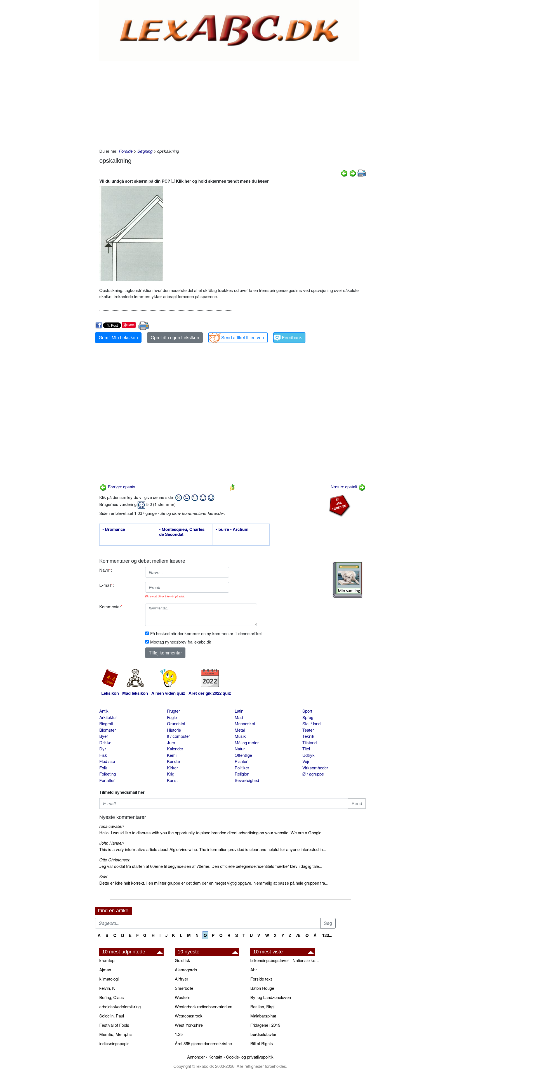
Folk (103, 768)
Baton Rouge (262, 988)
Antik (104, 711)
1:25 (179, 1034)
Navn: (105, 570)
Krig (170, 774)
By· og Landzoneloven (270, 997)
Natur (240, 748)
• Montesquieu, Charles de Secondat (181, 532)
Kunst (172, 780)
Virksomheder (315, 768)
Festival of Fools (114, 1025)
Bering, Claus (111, 997)
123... (327, 935)
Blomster (107, 730)
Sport (307, 711)
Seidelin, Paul (111, 1016)
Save (131, 325)
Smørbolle (184, 988)
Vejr (305, 761)
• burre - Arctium (232, 529)
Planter (241, 761)
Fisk (103, 755)
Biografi (106, 723)
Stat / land (311, 723)
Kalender (175, 748)
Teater (308, 730)
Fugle (172, 717)
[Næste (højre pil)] (352, 173)
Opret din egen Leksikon (175, 337)
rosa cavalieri (111, 826)
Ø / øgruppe (313, 774)
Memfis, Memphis (116, 1034)
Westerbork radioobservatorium (203, 1006)
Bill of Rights (261, 1043)
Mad (239, 717)
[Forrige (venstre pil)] (344, 173)
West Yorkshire (189, 1025)
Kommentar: (111, 606)
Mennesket (245, 723)
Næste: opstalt (344, 486)
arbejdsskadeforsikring (120, 1006)
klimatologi (109, 979)
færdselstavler (263, 1034)
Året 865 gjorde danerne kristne (203, 1043)
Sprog (307, 717)
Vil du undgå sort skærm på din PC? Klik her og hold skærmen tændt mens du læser (184, 181)
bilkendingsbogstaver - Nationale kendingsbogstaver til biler (285, 960)
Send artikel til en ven (242, 337)
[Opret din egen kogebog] (347, 580)
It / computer (178, 736)
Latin (239, 711)
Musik (240, 736)
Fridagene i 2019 (265, 1025)
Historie (174, 730)
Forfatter (107, 780)
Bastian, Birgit (262, 1006)
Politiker (242, 768)
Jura (171, 742)
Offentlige (243, 755)
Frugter (173, 711)
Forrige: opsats (121, 486)
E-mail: (106, 585)
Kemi (171, 755)
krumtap (106, 960)
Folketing (107, 774)
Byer (103, 736)
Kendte (173, 761)
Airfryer (181, 979)
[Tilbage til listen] (232, 486)
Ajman (105, 969)
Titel (306, 748)
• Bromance (113, 529)
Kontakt (215, 1057)
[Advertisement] (232, 103)
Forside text (261, 979)
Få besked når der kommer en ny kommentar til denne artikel (206, 633)
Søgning (144, 151)
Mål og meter (247, 742)
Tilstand (309, 742)
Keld (103, 876)
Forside (126, 151)
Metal (240, 730)
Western (182, 997)
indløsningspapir (114, 1043)
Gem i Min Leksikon (118, 337)
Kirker (172, 768)
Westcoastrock (188, 1016)
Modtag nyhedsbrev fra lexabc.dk (180, 642)
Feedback (292, 337)
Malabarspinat (263, 1016)
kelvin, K (107, 988)
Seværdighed (247, 780)
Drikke (105, 742)
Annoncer (196, 1057)
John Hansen (111, 843)
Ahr (253, 969)
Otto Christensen (114, 860)
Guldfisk (182, 960)
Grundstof (176, 723)
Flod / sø (107, 761)
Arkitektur (108, 717)
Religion (242, 774)
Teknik (308, 736)
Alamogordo (186, 969)
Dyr (102, 748)
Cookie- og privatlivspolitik (250, 1057)
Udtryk (308, 755)
